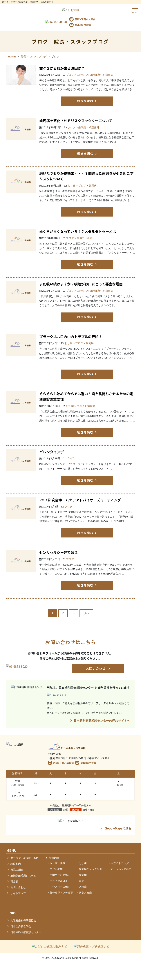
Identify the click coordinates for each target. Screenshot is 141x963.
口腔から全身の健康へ (89, 74)
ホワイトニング (120, 863)
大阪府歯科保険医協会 (23, 920)
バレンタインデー (53, 451)
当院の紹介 (16, 869)
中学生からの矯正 (60, 875)
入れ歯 (83, 886)
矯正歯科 (94, 127)
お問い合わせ (96, 668)
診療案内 (15, 863)
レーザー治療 (57, 863)
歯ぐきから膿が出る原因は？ (62, 68)
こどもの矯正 (57, 869)
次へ (86, 613)
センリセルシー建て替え (58, 552)
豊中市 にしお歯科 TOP (24, 857)
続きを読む (85, 101)
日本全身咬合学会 (20, 926)
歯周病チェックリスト (92, 869)
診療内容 (54, 857)
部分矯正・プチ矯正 (61, 892)
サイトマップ (18, 893)
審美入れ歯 (85, 892)
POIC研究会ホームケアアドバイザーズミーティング (80, 499)
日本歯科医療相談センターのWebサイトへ (102, 720)
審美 (81, 880)
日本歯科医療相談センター (25, 932)
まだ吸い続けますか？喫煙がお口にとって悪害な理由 (81, 284)
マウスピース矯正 (60, 886)
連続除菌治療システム (23, 875)
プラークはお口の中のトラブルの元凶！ (70, 336)
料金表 (14, 881)
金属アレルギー (86, 238)
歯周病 (109, 74)
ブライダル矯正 (59, 880)
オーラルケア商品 (121, 869)
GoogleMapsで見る (117, 828)
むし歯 (71, 185)
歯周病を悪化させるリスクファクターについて (75, 120)
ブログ (70, 74)
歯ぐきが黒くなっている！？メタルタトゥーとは (77, 231)
